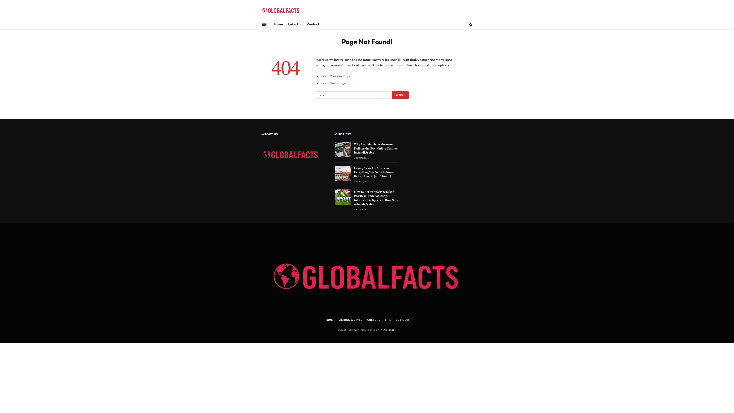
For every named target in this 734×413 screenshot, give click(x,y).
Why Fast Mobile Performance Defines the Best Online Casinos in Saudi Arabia (375, 148)
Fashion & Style (350, 319)
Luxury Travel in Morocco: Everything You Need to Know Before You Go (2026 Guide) (374, 172)
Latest (293, 24)
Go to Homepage (333, 83)
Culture (373, 319)
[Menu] (264, 24)
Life (388, 319)
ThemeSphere (387, 329)
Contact (313, 24)
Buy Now (402, 319)
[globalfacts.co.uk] (281, 9)
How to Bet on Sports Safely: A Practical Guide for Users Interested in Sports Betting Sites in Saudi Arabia (376, 198)
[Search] (470, 24)
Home (278, 24)
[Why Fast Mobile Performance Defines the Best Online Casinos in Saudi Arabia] (343, 149)
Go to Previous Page (335, 76)
